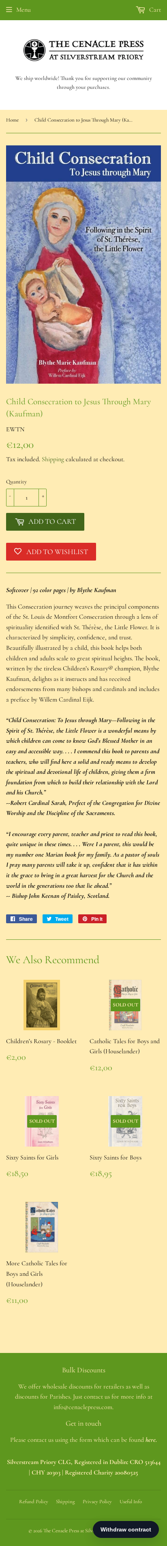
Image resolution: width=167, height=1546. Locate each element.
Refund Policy (33, 1501)
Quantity (16, 481)
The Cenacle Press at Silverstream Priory (84, 1530)
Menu (23, 10)
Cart (154, 10)
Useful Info (131, 1501)
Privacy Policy (97, 1501)
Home (12, 120)
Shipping (53, 459)
